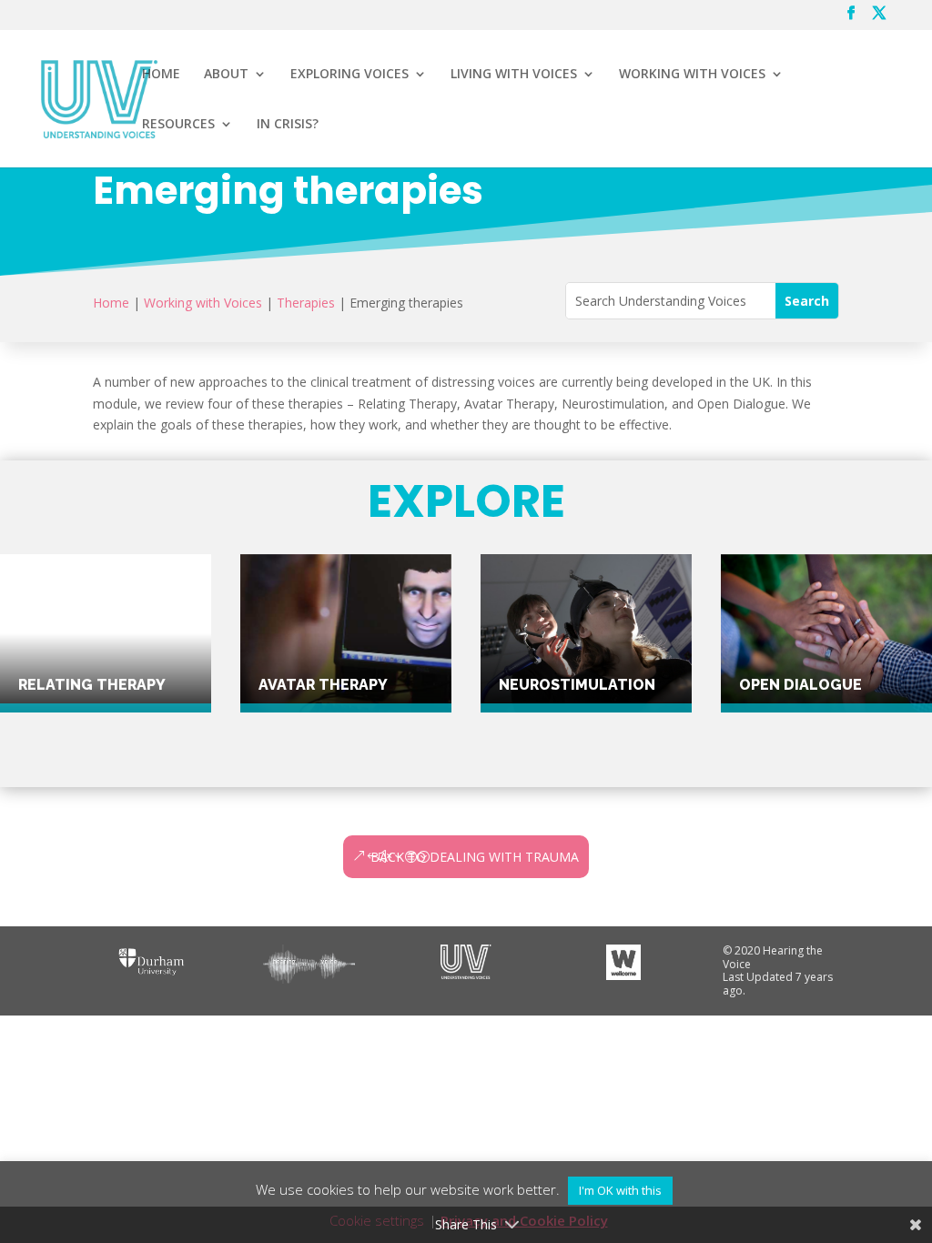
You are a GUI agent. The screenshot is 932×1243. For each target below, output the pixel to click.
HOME (161, 74)
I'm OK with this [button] (620, 1190)
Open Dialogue (800, 684)
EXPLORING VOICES (349, 74)
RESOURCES (178, 124)
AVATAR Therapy (323, 684)
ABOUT (226, 74)
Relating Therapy (92, 684)
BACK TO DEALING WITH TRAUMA (474, 856)
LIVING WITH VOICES (514, 74)
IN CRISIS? (288, 124)
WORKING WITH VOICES (692, 74)
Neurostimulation (577, 684)
